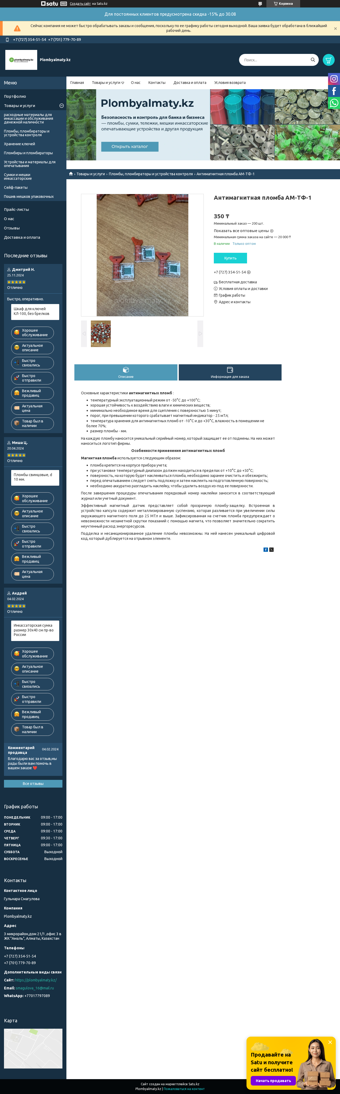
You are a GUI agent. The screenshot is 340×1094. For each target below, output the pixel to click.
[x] (271, 550)
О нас (136, 82)
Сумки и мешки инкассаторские (18, 177)
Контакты (156, 82)
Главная (77, 82)
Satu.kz (194, 1084)
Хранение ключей (19, 144)
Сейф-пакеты (16, 187)
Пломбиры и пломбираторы (28, 153)
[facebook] (266, 550)
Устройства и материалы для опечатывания (30, 164)
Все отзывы (33, 783)
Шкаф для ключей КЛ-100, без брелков (31, 311)
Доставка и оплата (189, 82)
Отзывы (12, 228)
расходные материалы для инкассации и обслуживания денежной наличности (28, 118)
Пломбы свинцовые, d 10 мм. (33, 477)
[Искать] (313, 60)
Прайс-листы (16, 209)
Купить (230, 258)
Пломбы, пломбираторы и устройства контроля (151, 174)
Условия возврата (230, 82)
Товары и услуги (106, 82)
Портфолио (15, 96)
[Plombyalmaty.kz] (21, 60)
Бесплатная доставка (238, 282)
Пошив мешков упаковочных (29, 196)
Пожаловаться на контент (184, 1089)
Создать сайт (80, 3)
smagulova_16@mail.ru (35, 988)
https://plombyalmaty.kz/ (36, 980)
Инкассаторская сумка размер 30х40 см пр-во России (34, 630)
